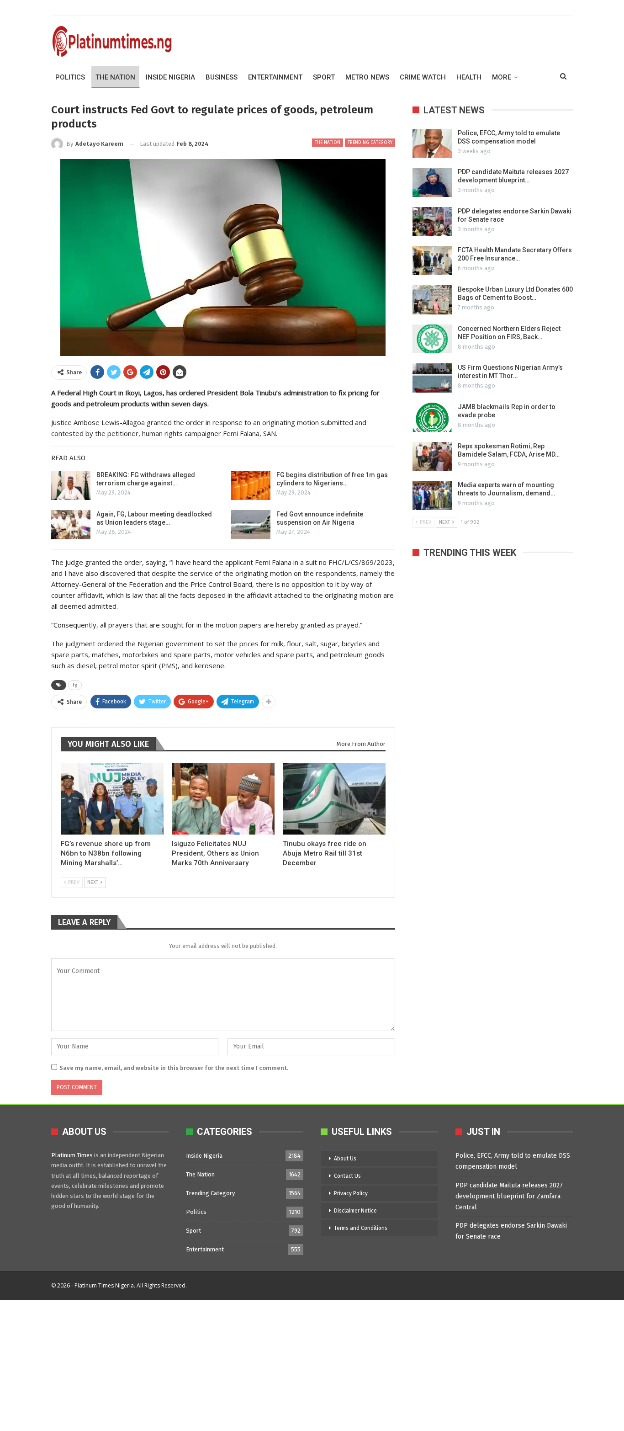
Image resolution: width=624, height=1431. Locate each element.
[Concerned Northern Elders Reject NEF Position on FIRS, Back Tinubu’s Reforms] (432, 339)
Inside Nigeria (170, 77)
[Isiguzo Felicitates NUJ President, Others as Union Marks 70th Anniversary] (223, 799)
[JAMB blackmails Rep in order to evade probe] (432, 417)
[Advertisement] (274, 1364)
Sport (324, 77)
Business (222, 77)
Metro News (367, 77)
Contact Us (347, 1176)
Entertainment (275, 77)
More (501, 77)
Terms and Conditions (360, 1228)
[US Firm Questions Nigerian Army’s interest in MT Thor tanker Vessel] (432, 378)
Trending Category (370, 142)
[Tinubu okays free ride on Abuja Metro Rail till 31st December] (334, 799)
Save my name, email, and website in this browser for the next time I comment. (173, 1067)
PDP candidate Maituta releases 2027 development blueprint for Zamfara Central (509, 1196)
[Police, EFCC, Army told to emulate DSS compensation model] (432, 143)
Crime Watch (423, 77)
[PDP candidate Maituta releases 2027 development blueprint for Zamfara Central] (432, 182)
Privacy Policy (351, 1193)
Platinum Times (72, 1155)
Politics (70, 77)
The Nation (115, 77)
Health (468, 77)
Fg (75, 685)
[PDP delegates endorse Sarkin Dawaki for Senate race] (432, 221)
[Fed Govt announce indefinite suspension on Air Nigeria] (250, 524)
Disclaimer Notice (355, 1211)
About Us (345, 1158)
